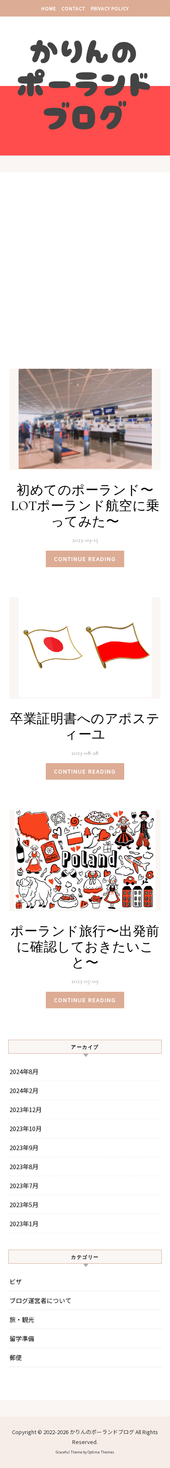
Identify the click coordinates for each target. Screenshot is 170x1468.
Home (48, 8)
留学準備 (21, 1338)
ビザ (15, 1281)
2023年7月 (23, 1185)
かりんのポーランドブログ (85, 82)
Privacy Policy (110, 8)
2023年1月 (23, 1223)
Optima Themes (100, 1452)
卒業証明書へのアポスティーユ (85, 726)
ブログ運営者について (40, 1300)
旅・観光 (21, 1319)
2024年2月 (23, 1090)
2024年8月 (23, 1071)
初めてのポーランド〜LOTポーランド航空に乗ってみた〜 (85, 506)
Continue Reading (85, 559)
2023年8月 (23, 1166)
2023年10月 (25, 1128)
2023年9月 (23, 1147)
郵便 (15, 1357)
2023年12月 (25, 1109)
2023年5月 (23, 1204)
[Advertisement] (85, 278)
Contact (73, 8)
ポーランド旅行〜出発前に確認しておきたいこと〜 (85, 947)
